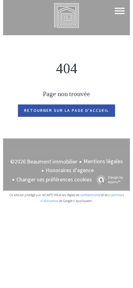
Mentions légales (103, 161)
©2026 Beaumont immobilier (43, 162)
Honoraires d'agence (70, 170)
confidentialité (90, 195)
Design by (115, 179)
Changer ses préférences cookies (54, 180)
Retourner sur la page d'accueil (66, 111)
